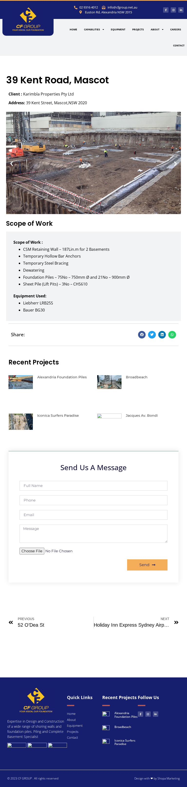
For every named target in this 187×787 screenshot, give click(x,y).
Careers (175, 29)
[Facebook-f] (165, 10)
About (155, 29)
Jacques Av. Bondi (142, 415)
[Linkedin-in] (181, 10)
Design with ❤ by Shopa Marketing (157, 778)
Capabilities (92, 29)
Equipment (118, 29)
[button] (12, 164)
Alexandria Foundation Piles (62, 377)
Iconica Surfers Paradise (58, 415)
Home (73, 29)
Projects (138, 29)
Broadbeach (137, 377)
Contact (179, 45)
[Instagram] (173, 10)
